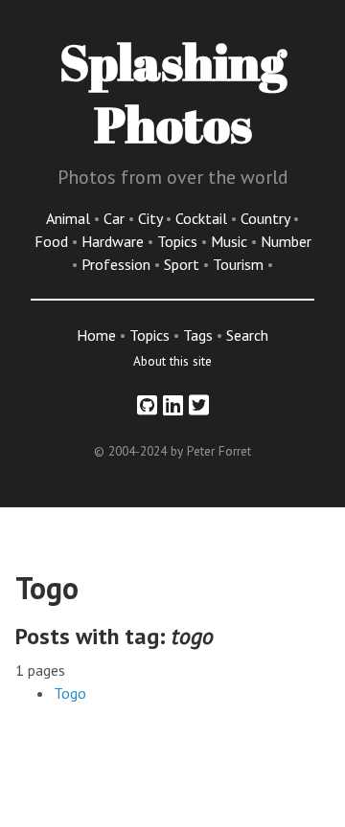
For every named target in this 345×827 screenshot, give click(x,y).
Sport (183, 264)
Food (53, 241)
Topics (179, 241)
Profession (117, 264)
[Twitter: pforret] (199, 405)
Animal (70, 218)
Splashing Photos (173, 92)
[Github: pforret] (147, 405)
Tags (198, 335)
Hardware (114, 241)
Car (116, 218)
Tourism (240, 264)
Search (247, 335)
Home (96, 335)
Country (267, 218)
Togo (70, 693)
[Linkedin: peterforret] (173, 405)
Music (231, 241)
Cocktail (203, 218)
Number (286, 241)
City (152, 218)
